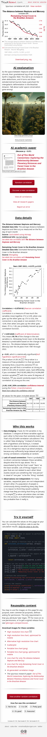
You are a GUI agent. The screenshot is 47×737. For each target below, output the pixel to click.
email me (36, 2)
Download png (21, 59)
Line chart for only (23, 659)
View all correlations (23, 197)
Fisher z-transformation (21, 388)
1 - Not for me (11, 707)
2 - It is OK (23, 707)
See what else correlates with (21, 258)
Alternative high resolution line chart (22, 641)
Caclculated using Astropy (20, 234)
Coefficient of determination (27, 334)
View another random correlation (23, 696)
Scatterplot (11, 645)
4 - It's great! (17, 711)
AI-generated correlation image (20, 670)
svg (30, 59)
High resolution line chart (18, 631)
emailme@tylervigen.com (27, 726)
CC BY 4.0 (23, 733)
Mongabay (13, 255)
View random (35, 6)
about (30, 2)
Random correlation (23, 182)
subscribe (43, 2)
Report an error (23, 207)
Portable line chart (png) (17, 648)
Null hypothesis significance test (21, 355)
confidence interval (35, 385)
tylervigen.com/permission (17, 623)
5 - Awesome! (30, 711)
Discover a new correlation (23, 190)
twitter (40, 726)
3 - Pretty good (35, 707)
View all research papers (23, 202)
